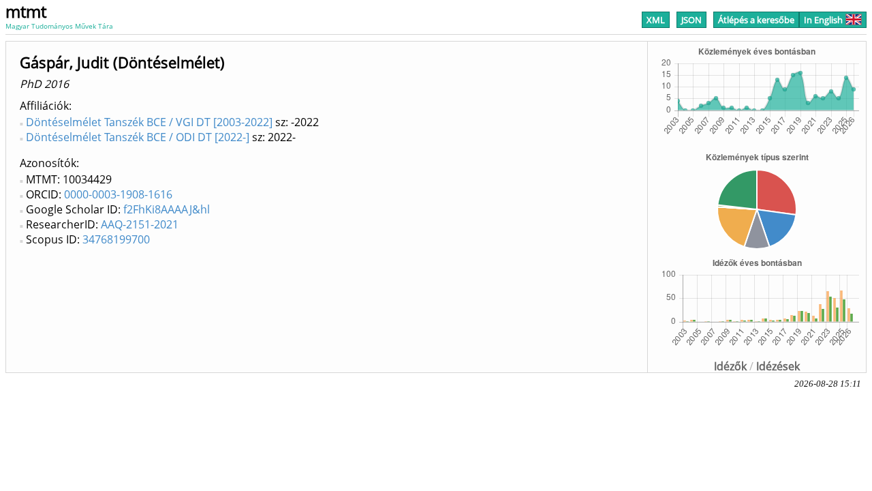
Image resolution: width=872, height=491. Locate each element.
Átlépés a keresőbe (756, 20)
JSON (691, 20)
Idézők (730, 366)
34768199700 (116, 239)
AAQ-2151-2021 (139, 224)
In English (823, 20)
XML (656, 20)
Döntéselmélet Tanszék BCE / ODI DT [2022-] (137, 137)
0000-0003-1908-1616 (118, 194)
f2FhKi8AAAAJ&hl (166, 209)
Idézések (778, 366)
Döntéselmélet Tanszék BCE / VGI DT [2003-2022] (149, 122)
